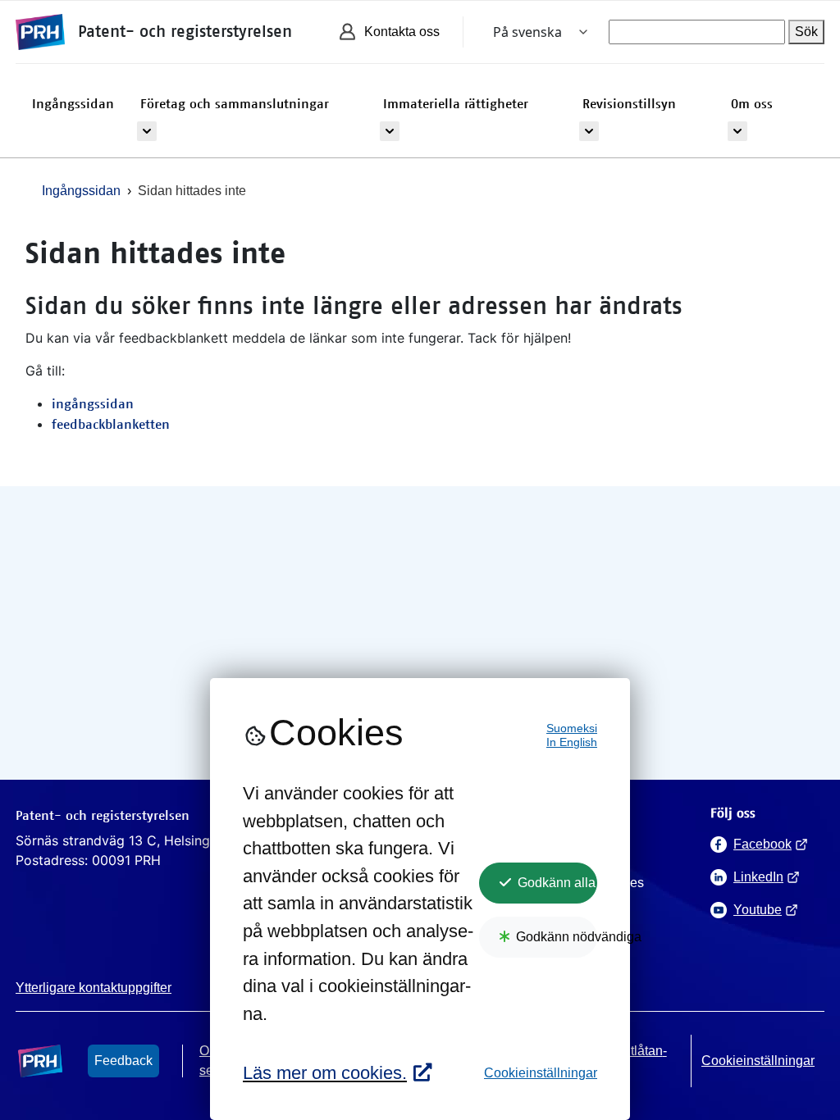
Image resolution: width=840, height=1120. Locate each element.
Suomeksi (571, 728)
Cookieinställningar (540, 1073)
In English (571, 742)
